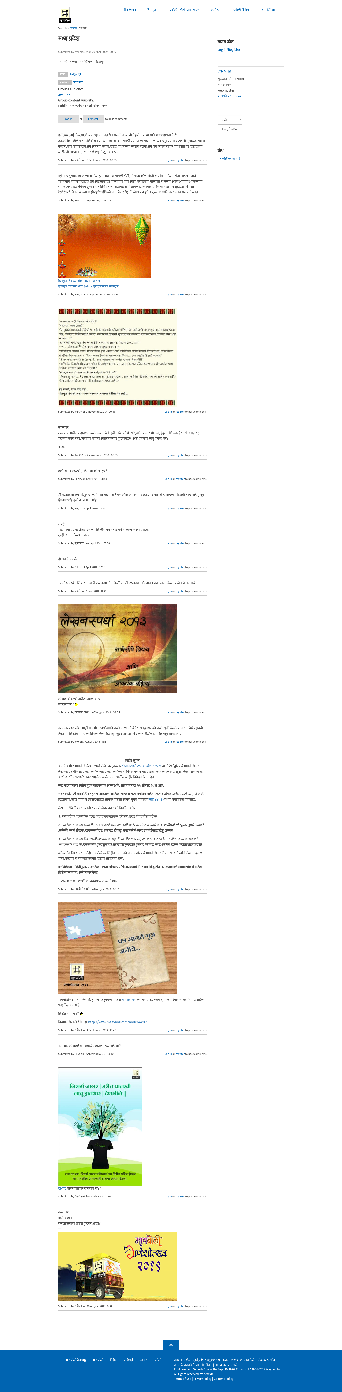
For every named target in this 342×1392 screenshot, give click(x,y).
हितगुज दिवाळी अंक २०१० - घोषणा (79, 281)
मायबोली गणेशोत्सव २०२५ (183, 10)
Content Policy (223, 1379)
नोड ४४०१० (153, 766)
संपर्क (234, 1365)
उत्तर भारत (78, 82)
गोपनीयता (207, 1365)
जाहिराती (128, 1360)
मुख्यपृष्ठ (73, 28)
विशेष (113, 1360)
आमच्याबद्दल (222, 1365)
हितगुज (151, 10)
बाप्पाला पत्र (129, 1000)
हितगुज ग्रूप (75, 74)
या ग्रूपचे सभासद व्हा (230, 96)
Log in (68, 118)
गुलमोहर (214, 10)
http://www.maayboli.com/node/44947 (117, 1022)
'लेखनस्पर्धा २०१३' (133, 766)
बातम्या (144, 1360)
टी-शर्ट (62, 1189)
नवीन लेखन (128, 10)
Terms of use (182, 1379)
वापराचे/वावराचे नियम (186, 1365)
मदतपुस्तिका (267, 10)
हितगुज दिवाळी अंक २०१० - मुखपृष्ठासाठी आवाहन (88, 286)
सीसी (158, 1360)
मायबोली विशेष (239, 10)
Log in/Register (229, 50)
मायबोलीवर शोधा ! (229, 159)
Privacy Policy (203, 1379)
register (93, 118)
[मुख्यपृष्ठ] (65, 15)
